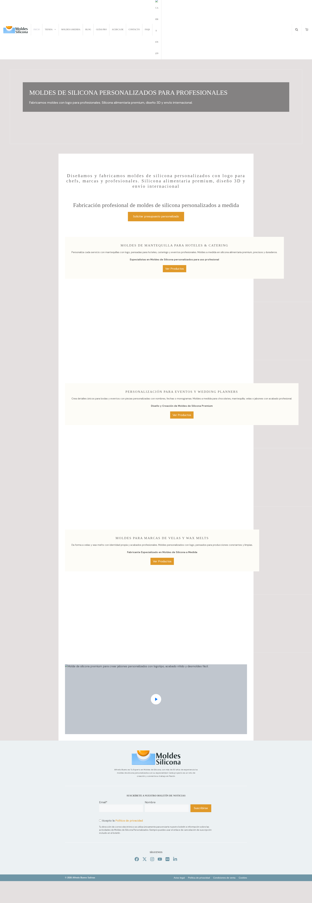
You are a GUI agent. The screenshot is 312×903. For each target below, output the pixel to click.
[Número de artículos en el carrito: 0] (307, 29)
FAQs (147, 29)
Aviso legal (179, 877)
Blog (88, 29)
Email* (103, 802)
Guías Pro (101, 29)
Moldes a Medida (70, 29)
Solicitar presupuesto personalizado (156, 216)
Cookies (243, 877)
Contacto (134, 29)
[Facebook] (137, 859)
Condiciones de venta (224, 877)
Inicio (36, 29)
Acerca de (118, 29)
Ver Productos (174, 268)
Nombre (150, 802)
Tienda (48, 29)
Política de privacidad (129, 820)
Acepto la (122, 820)
